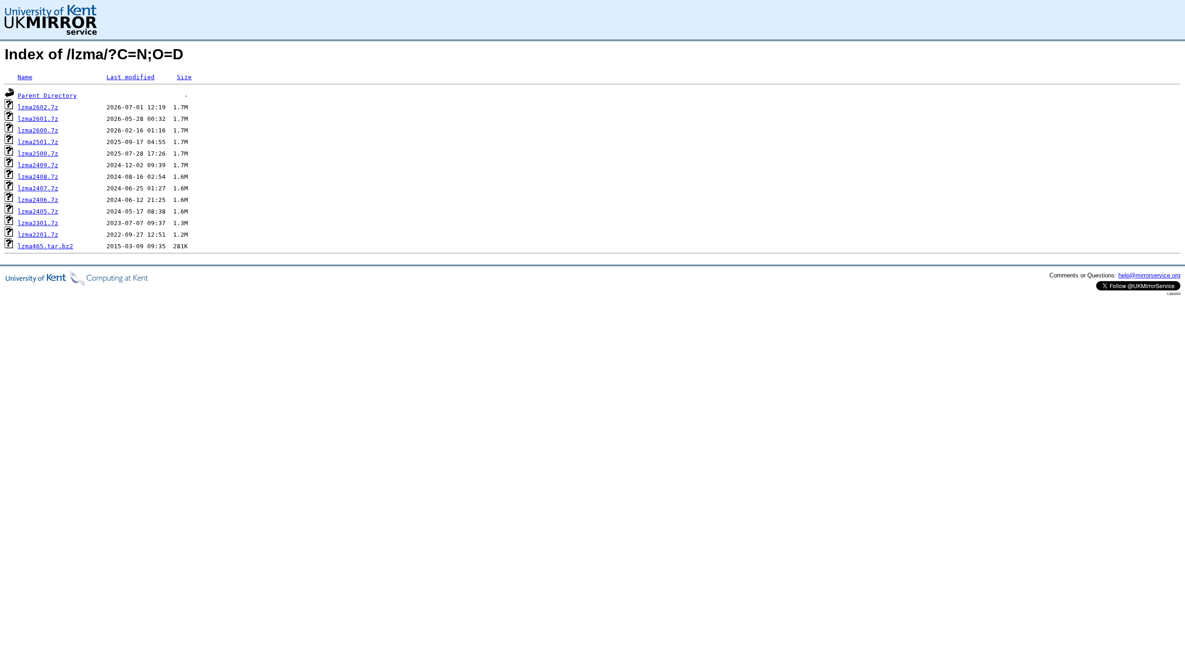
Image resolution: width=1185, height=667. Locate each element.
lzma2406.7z (38, 199)
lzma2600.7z (38, 130)
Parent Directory (47, 95)
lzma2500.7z (38, 153)
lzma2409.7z (38, 165)
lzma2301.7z (38, 223)
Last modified (130, 77)
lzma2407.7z (38, 188)
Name (25, 77)
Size (184, 77)
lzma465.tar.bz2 (45, 246)
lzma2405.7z (38, 211)
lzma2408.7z (38, 176)
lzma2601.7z (38, 118)
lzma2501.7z (38, 141)
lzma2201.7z (38, 234)
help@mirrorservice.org (1149, 275)
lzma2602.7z (38, 107)
